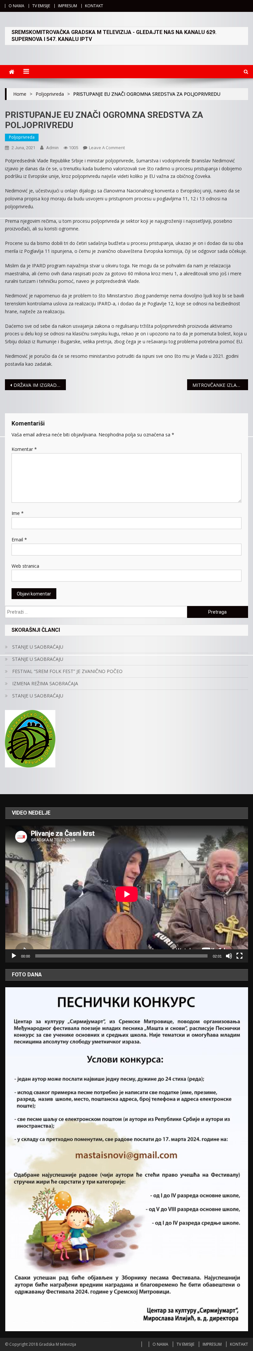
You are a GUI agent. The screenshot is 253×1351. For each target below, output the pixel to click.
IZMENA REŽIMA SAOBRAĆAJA (45, 683)
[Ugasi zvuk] (229, 956)
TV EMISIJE (41, 6)
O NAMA (16, 6)
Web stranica (25, 566)
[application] (126, 894)
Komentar (24, 449)
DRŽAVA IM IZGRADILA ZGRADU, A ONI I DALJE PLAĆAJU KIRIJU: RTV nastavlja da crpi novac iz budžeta (40, 385)
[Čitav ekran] (239, 956)
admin (52, 147)
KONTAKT (94, 6)
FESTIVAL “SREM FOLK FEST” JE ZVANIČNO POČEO (67, 671)
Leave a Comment (107, 148)
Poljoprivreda (22, 137)
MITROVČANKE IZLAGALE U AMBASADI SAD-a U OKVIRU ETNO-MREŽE (220, 385)
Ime (18, 513)
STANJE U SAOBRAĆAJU (37, 647)
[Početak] (14, 956)
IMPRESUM (67, 6)
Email (19, 539)
